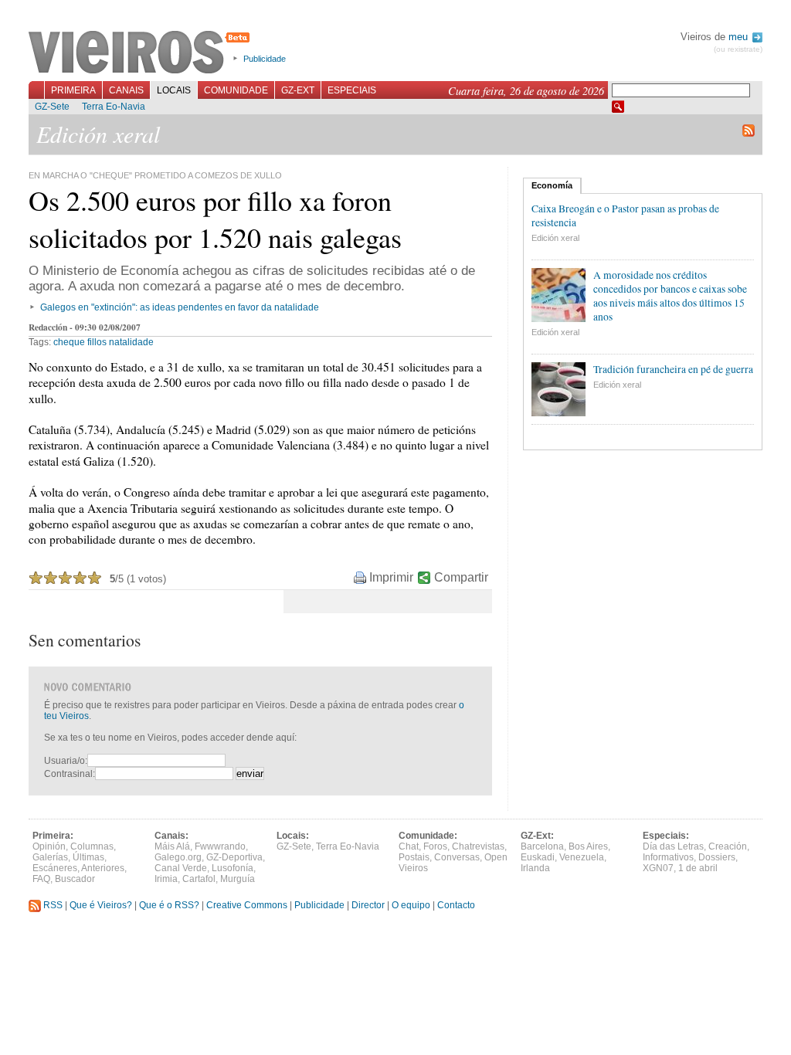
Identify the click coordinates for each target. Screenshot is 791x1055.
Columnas (92, 846)
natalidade (131, 342)
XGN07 (658, 868)
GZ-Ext (297, 90)
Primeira (73, 90)
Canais (126, 90)
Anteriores (102, 868)
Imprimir (391, 577)
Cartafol (199, 879)
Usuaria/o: (65, 760)
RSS (52, 905)
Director (368, 905)
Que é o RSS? (169, 905)
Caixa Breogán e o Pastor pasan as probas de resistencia (625, 215)
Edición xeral (555, 238)
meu (739, 36)
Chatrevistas (478, 846)
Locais (174, 90)
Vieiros (142, 53)
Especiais (352, 90)
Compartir (461, 577)
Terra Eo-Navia (113, 106)
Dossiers (716, 857)
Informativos (668, 857)
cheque (69, 342)
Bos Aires (588, 846)
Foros (435, 846)
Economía (551, 185)
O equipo (411, 905)
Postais (414, 857)
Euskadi (538, 857)
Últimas (88, 857)
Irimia (166, 879)
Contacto (456, 905)
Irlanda (535, 868)
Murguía (237, 879)
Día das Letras (673, 846)
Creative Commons (246, 905)
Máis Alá (172, 846)
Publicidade (264, 58)
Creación (727, 846)
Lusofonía (232, 868)
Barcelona (542, 846)
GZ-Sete (52, 106)
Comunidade (236, 90)
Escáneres (54, 868)
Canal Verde (180, 868)
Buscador (75, 879)
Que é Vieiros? (101, 905)
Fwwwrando (220, 846)
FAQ (41, 879)
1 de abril (698, 868)
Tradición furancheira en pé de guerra (673, 369)
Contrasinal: (69, 773)
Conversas (457, 857)
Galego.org (178, 857)
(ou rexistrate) (738, 49)
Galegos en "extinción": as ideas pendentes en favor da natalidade (179, 307)
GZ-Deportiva (234, 857)
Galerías (50, 857)
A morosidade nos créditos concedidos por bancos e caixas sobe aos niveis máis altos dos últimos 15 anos (670, 296)
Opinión (49, 846)
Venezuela (581, 857)
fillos (97, 342)
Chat (409, 846)
